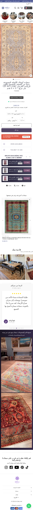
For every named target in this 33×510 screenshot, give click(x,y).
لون (12, 117)
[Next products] (30, 157)
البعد (16, 110)
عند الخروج (7, 107)
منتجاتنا (16, 491)
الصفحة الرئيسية (16, 487)
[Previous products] (26, 157)
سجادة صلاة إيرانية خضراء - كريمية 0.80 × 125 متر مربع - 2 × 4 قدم (16, 169)
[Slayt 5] (16, 328)
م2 (22, 117)
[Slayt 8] (21, 328)
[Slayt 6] (18, 328)
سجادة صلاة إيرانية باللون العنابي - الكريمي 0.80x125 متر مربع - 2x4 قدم (16, 177)
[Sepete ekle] (29, 199)
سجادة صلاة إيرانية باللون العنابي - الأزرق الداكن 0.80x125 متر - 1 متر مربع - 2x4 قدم (16, 161)
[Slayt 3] (13, 328)
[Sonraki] (30, 220)
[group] (12, 267)
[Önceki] (3, 220)
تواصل (17, 494)
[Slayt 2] (11, 328)
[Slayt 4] (14, 328)
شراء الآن (16, 130)
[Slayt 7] (19, 328)
